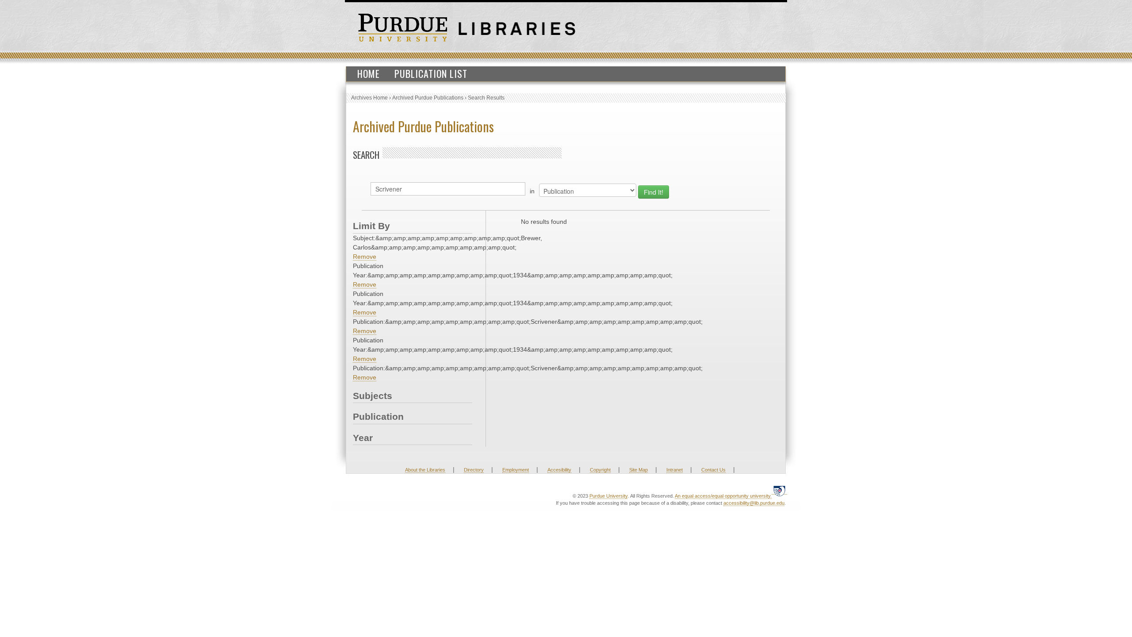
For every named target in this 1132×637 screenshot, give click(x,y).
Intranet (674, 469)
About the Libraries (425, 469)
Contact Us (713, 469)
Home (368, 73)
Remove (364, 256)
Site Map (638, 469)
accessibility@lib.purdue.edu (753, 503)
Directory (474, 469)
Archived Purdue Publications (427, 98)
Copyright (600, 469)
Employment (515, 469)
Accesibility (559, 469)
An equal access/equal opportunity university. (723, 496)
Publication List (430, 73)
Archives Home (369, 98)
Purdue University (608, 496)
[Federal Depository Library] (779, 491)
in (532, 191)
